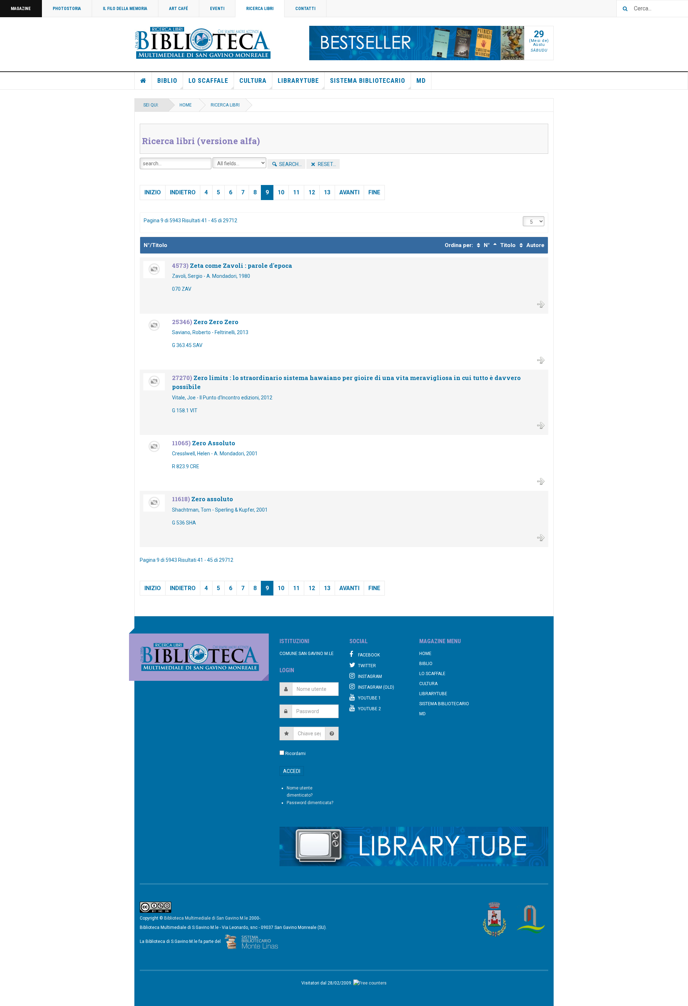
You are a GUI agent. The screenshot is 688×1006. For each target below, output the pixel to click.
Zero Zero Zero (216, 322)
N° (486, 245)
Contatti (305, 8)
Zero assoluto (212, 499)
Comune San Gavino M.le (307, 653)
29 (539, 34)
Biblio (167, 80)
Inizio (152, 192)
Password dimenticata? (310, 802)
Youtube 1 (369, 698)
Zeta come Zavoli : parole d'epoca (241, 265)
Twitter (367, 665)
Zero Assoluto (213, 443)
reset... (326, 164)
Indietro (183, 192)
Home (143, 80)
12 (312, 192)
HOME (186, 105)
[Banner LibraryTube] (414, 846)
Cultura (253, 80)
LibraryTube (298, 80)
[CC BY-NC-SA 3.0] (155, 907)
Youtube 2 (369, 708)
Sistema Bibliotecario (367, 80)
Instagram (370, 676)
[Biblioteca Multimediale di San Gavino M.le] (203, 43)
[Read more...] (541, 303)
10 (281, 192)
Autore (534, 245)
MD (421, 80)
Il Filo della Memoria (125, 8)
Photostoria (67, 8)
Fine (374, 192)
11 (296, 192)
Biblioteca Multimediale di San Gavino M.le (206, 918)
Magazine (21, 8)
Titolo (507, 245)
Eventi (217, 8)
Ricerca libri (259, 8)
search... (290, 164)
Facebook (369, 655)
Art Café (178, 8)
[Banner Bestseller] (405, 43)
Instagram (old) (376, 687)
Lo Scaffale (208, 80)
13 (327, 192)
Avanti (349, 192)
